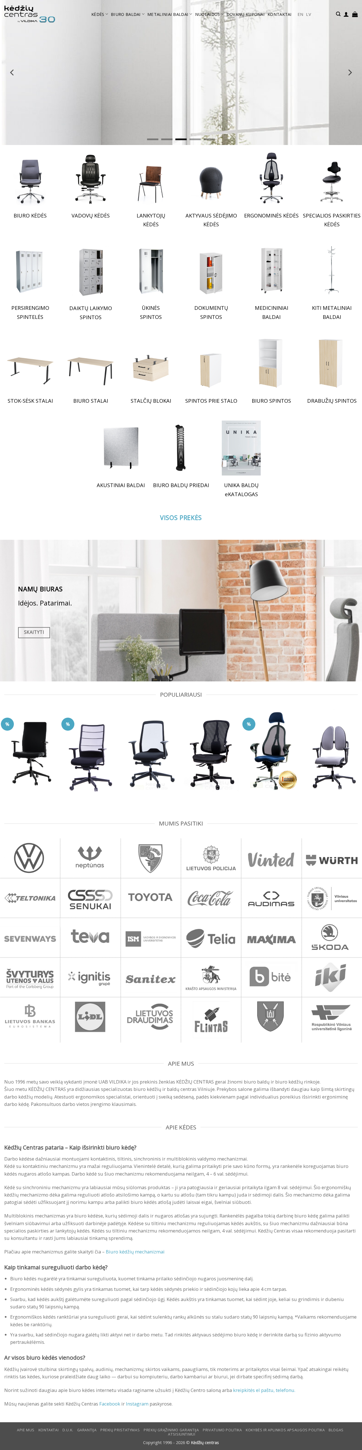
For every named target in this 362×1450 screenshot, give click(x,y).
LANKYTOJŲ (151, 215)
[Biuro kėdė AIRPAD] (90, 752)
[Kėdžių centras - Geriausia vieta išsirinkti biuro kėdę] (29, 14)
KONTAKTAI (280, 14)
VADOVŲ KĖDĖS (91, 215)
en (300, 14)
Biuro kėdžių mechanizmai (135, 1251)
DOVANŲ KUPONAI (246, 14)
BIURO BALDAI (126, 14)
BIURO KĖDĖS (30, 215)
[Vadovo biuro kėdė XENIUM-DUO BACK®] (331, 751)
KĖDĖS (97, 14)
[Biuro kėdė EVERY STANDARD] (150, 750)
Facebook (109, 1403)
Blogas (336, 1430)
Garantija (87, 1430)
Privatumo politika (222, 1430)
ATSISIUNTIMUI (181, 1434)
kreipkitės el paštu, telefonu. (264, 1390)
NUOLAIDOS (207, 14)
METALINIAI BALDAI (167, 14)
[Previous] (12, 72)
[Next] (349, 72)
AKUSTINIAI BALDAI (121, 485)
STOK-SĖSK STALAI (30, 400)
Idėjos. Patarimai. (45, 602)
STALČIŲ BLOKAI (151, 400)
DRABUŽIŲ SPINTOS (332, 400)
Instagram (137, 1403)
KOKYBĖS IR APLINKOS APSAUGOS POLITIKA (285, 1430)
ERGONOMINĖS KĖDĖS (271, 215)
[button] (338, 14)
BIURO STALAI (90, 400)
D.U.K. (68, 1430)
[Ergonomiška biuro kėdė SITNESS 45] (271, 750)
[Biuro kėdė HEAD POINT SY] (211, 750)
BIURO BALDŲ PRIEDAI (181, 485)
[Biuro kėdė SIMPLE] (30, 749)
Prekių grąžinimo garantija (171, 1430)
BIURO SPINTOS (271, 400)
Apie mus (26, 1430)
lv (308, 14)
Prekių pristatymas (120, 1430)
